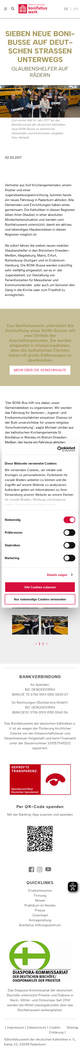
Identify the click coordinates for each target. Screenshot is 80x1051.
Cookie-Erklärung (56, 1030)
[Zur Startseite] (40, 9)
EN (76, 9)
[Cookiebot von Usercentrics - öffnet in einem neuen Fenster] (57, 449)
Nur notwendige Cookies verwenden (40, 599)
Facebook (32, 869)
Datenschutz (36, 1027)
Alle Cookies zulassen (40, 587)
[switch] (69, 532)
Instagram (40, 869)
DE (66, 9)
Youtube (48, 869)
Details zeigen (57, 574)
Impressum (15, 1027)
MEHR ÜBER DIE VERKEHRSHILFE (40, 370)
